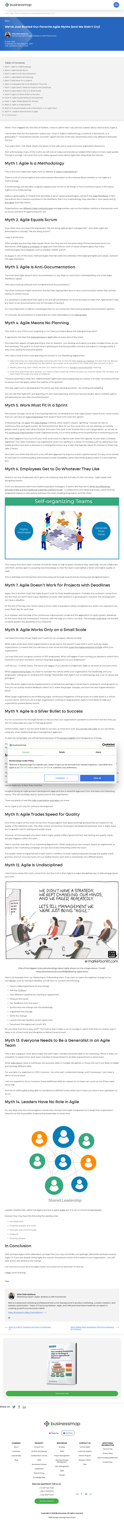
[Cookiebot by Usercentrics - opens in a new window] (104, 745)
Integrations (39, 1469)
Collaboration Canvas (39, 1455)
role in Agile (59, 1210)
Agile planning (38, 337)
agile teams (16, 1063)
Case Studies (16, 1455)
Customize (60, 778)
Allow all (97, 778)
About (16, 1447)
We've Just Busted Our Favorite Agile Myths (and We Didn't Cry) (35, 13)
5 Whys (22, 990)
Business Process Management (62, 1461)
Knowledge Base (39, 1477)
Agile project (80, 315)
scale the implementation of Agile (85, 647)
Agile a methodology (66, 172)
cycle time (101, 618)
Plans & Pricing (39, 1473)
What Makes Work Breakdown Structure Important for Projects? (92, 1328)
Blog (12, 13)
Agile (62, 1470)
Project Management (62, 1455)
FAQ (84, 1464)
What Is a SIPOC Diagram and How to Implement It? (30, 1328)
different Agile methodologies (38, 208)
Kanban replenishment (81, 367)
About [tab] (98, 752)
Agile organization (35, 417)
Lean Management (62, 1466)
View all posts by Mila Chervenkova (25, 1312)
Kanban (62, 1475)
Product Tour (39, 1447)
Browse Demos (47, 1501)
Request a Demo (85, 1460)
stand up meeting (85, 361)
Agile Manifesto (100, 196)
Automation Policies (39, 1464)
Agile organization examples (45, 800)
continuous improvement (21, 433)
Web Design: (62, 1517)
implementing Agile (21, 672)
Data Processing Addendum (107, 1457)
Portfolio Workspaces (39, 1451)
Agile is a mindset (30, 246)
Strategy (62, 1447)
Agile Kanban (41, 423)
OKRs (39, 1460)
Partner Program (85, 1455)
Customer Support (85, 1451)
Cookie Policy (108, 1462)
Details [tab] (62, 752)
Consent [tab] (25, 752)
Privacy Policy (108, 1453)
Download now (62, 1393)
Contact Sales (85, 1447)
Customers (16, 1451)
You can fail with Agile (86, 729)
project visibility (68, 738)
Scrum (11, 256)
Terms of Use (107, 1449)
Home (7, 13)
